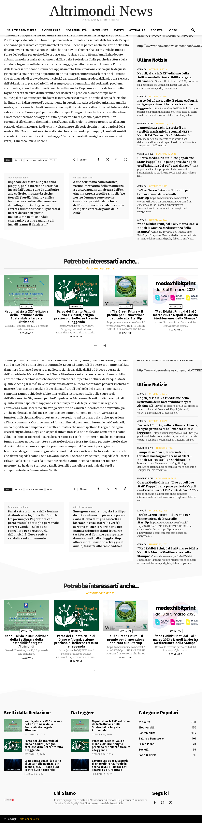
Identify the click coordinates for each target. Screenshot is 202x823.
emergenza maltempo (36, 160)
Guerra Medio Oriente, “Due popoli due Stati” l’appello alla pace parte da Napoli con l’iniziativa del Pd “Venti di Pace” (166, 161)
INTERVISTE (100, 30)
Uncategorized (145, 123)
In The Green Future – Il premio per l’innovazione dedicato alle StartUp (163, 194)
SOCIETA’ (157, 30)
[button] (193, 30)
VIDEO (173, 30)
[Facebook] (98, 159)
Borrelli (18, 160)
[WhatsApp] (125, 159)
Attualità (141, 69)
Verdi (53, 160)
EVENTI (119, 30)
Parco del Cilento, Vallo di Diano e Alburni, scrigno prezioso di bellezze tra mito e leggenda (167, 104)
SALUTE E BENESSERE (21, 30)
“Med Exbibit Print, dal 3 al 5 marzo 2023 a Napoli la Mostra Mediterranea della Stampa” (167, 227)
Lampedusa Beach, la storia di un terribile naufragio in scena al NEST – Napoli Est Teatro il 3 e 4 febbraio (164, 131)
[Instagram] (162, 802)
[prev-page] (96, 345)
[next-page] (105, 345)
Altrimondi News (29, 818)
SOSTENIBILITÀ (76, 30)
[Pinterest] (116, 159)
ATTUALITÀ (137, 30)
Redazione (26, 333)
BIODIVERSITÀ (51, 30)
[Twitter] (107, 159)
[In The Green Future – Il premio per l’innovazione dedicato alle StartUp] (125, 290)
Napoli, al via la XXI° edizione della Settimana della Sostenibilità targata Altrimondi (164, 77)
